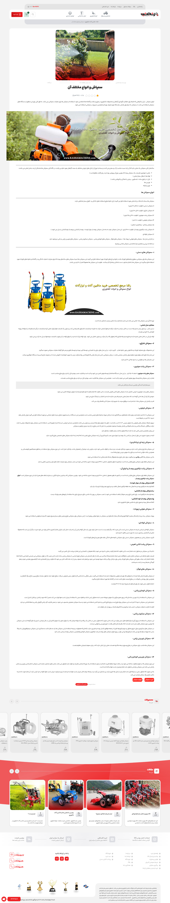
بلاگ (134, 7)
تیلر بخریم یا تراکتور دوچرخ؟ (142, 814)
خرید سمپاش (149, 680)
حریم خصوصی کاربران (151, 862)
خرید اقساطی (105, 7)
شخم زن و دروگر (105, 16)
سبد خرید (108, 856)
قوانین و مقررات (153, 859)
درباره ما (119, 7)
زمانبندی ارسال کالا (152, 856)
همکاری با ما (126, 865)
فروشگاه (127, 859)
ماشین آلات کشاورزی (90, 22)
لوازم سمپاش (137, 680)
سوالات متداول (127, 7)
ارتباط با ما (113, 7)
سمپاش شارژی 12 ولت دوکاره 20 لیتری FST (117, 741)
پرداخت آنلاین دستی (105, 859)
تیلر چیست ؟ (70, 814)
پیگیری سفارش (153, 865)
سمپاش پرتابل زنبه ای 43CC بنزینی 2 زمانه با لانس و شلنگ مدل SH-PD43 (56, 742)
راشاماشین (139, 7)
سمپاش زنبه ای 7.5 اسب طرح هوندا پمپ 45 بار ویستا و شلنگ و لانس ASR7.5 (85, 742)
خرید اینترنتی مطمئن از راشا (150, 868)
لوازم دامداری (70, 16)
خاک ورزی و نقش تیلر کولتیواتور (26, 814)
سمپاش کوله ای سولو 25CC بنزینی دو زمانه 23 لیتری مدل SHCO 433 (146, 742)
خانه (97, 22)
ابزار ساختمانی (82, 16)
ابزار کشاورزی (93, 16)
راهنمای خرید (154, 853)
